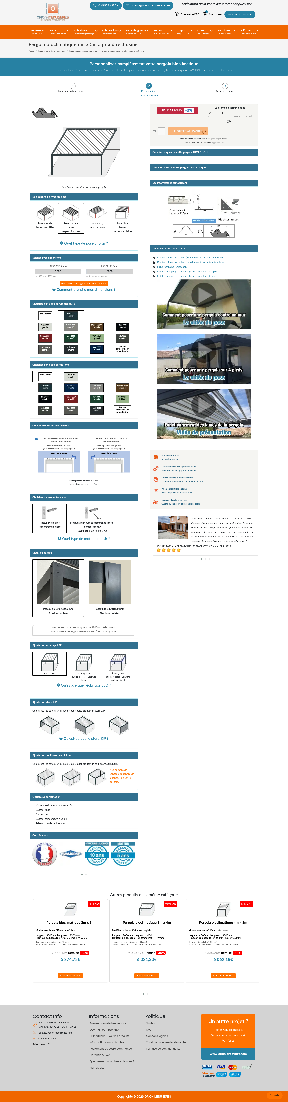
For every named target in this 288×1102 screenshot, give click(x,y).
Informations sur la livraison (108, 1042)
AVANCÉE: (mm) (58, 266)
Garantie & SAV (100, 1055)
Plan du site (97, 1068)
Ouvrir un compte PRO (104, 1030)
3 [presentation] (225, 86)
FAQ (149, 1030)
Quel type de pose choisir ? (85, 243)
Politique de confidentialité (163, 1049)
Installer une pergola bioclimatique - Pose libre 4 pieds (187, 276)
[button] (36, 30)
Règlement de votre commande (111, 1049)
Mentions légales (157, 1036)
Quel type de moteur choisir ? (85, 539)
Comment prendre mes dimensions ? (86, 289)
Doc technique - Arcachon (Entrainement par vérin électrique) (190, 257)
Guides (150, 1023)
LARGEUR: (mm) (109, 266)
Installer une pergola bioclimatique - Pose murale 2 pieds (188, 271)
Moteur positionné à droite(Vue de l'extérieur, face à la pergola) (59, 447)
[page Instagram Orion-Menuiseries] (49, 1044)
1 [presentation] (73, 86)
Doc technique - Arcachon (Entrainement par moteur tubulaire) (190, 262)
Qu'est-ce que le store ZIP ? (85, 738)
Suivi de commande (240, 14)
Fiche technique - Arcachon (172, 267)
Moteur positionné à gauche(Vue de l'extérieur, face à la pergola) (109, 447)
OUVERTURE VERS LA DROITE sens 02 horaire (111, 440)
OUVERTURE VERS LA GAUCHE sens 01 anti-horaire (61, 440)
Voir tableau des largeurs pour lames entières (84, 284)
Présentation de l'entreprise (108, 1023)
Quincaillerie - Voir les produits (110, 1036)
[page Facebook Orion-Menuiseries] (54, 1044)
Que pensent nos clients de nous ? (112, 1061)
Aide (276, 1095)
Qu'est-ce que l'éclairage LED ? (85, 685)
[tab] (73, 87)
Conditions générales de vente (166, 1042)
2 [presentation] (149, 86)
